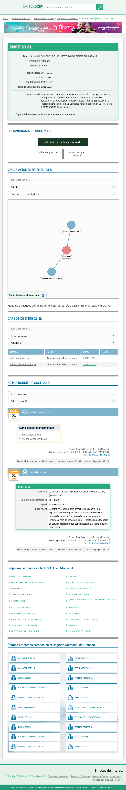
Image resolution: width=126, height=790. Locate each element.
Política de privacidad (103, 779)
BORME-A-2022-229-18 (99, 455)
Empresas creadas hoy (58, 776)
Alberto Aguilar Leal (20, 358)
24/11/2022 (89, 358)
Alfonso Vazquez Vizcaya (23, 364)
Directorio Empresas (80, 776)
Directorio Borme (100, 776)
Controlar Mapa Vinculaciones (24, 295)
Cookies (119, 779)
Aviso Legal (115, 776)
